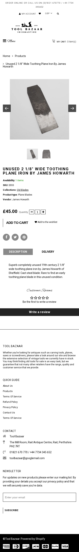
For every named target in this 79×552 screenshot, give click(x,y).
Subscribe (11, 510)
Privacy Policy (10, 407)
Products (20, 56)
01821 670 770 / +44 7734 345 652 (31, 452)
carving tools (57, 352)
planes (68, 352)
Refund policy (10, 402)
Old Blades (23, 190)
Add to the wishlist (47, 222)
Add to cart (17, 223)
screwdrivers (19, 355)
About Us (8, 386)
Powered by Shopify (33, 538)
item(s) (66, 41)
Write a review (39, 312)
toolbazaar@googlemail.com (27, 458)
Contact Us (9, 412)
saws (6, 355)
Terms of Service (12, 396)
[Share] (6, 237)
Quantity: (24, 212)
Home (6, 56)
